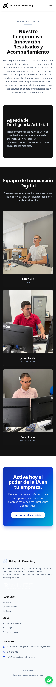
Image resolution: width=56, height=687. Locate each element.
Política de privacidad (12, 623)
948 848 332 (12, 652)
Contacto (7, 611)
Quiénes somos (10, 606)
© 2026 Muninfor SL (28, 671)
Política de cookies (11, 632)
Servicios (7, 602)
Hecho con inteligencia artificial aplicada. (28, 675)
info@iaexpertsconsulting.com (21, 657)
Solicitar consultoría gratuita (28, 515)
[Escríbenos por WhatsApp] (49, 680)
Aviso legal (8, 627)
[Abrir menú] (50, 5)
